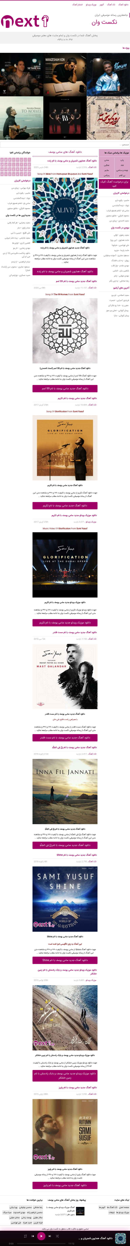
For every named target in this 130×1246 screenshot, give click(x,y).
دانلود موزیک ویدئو (87, 1055)
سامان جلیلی (14, 1217)
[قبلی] (33, 1236)
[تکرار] (25, 1236)
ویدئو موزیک (81, 610)
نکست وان (54, 1229)
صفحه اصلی (124, 1207)
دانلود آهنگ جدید (82, 248)
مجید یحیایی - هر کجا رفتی (18, 222)
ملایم (107, 170)
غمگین (106, 165)
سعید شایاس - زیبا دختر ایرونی (17, 238)
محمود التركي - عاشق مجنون (117, 215)
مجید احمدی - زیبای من (119, 221)
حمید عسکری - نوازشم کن (19, 275)
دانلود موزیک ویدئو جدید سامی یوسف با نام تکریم (65, 623)
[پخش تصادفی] (57, 1236)
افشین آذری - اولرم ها (21, 243)
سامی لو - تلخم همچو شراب (117, 210)
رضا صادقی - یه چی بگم (119, 281)
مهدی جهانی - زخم (121, 276)
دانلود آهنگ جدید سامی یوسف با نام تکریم (65, 506)
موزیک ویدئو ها (122, 1212)
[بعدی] (50, 1236)
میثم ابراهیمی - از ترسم (20, 262)
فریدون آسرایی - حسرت (119, 300)
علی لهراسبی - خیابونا (120, 245)
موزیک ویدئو (91, 4)
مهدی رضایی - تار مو (21, 248)
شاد (122, 165)
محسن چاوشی (25, 1207)
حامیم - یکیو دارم (122, 200)
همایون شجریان (67, 248)
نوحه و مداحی (122, 170)
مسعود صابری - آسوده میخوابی (116, 255)
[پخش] (41, 1236)
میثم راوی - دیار (23, 228)
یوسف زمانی (26, 1217)
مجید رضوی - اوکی (121, 235)
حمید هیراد (27, 1222)
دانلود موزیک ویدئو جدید (75, 602)
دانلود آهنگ (123, 4)
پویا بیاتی (13, 1207)
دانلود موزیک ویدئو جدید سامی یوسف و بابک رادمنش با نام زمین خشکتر (65, 1076)
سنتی (106, 160)
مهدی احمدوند (19, 1212)
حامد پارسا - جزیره (121, 250)
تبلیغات (112, 1212)
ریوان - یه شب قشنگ (120, 260)
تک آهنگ (111, 4)
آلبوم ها (102, 1207)
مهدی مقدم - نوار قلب (120, 265)
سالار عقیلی (37, 1217)
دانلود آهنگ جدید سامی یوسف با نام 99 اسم (65, 389)
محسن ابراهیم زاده (34, 1212)
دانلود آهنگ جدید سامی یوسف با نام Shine (65, 960)
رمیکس (107, 175)
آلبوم (102, 4)
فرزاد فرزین (38, 1222)
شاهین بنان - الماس (121, 271)
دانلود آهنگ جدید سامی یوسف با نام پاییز (65, 1185)
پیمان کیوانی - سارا (121, 315)
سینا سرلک (7, 1212)
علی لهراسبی (16, 1222)
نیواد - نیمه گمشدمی (120, 205)
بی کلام (122, 175)
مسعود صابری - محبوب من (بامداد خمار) (15, 268)
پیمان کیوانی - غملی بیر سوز (117, 310)
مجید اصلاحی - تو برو (120, 295)
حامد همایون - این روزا (119, 240)
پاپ (122, 160)
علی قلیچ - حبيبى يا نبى (20, 233)
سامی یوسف (70, 368)
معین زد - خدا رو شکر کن (118, 305)
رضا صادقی (37, 1207)
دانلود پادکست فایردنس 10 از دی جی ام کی (16, 255)
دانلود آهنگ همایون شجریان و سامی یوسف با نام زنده (65, 271)
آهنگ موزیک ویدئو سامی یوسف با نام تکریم (60, 1209)
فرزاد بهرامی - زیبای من (20, 188)
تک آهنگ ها (112, 1207)
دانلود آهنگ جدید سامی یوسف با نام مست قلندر (65, 738)
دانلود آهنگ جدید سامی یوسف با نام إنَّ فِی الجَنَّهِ (65, 845)
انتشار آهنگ (77, 4)
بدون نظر (71, 1214)
